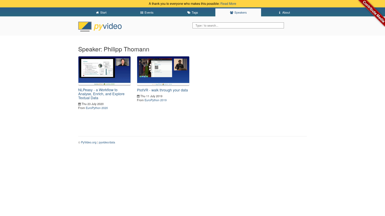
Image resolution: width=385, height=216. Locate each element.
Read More (228, 3)
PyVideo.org (88, 142)
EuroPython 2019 (156, 100)
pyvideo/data (107, 142)
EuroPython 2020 (97, 108)
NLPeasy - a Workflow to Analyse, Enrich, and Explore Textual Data (101, 93)
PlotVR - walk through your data (162, 89)
